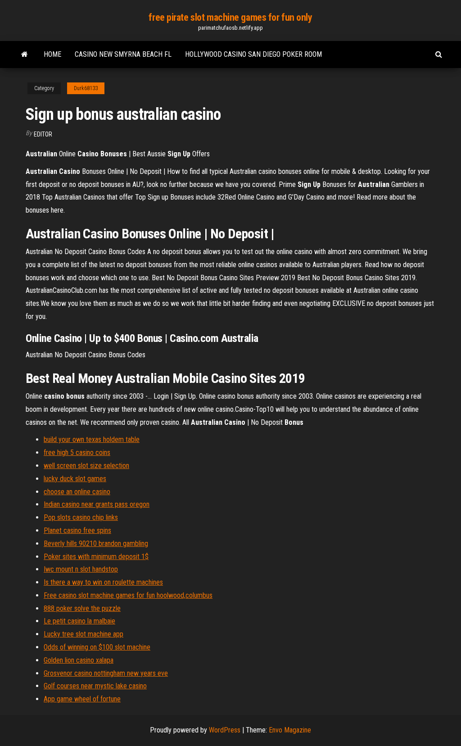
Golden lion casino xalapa (78, 660)
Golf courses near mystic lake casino (95, 686)
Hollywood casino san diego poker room (253, 54)
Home (52, 54)
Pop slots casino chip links (81, 517)
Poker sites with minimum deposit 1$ (96, 556)
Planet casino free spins (77, 530)
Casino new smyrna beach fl (123, 54)
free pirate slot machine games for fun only (230, 17)
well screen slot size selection (86, 465)
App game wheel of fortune (82, 699)
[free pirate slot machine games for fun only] (24, 54)
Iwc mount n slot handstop (81, 569)
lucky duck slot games (75, 478)
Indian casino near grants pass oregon (96, 504)
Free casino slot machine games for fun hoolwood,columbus (128, 595)
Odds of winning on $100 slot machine (97, 647)
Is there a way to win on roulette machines (103, 582)
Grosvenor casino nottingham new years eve (106, 673)
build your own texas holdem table (92, 439)
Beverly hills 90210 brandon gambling (96, 543)
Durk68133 (86, 88)
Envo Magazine (290, 730)
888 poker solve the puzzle (82, 608)
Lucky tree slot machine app (83, 634)
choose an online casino (77, 491)
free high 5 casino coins (77, 452)
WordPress (224, 730)
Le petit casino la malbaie (79, 621)
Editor (43, 134)
